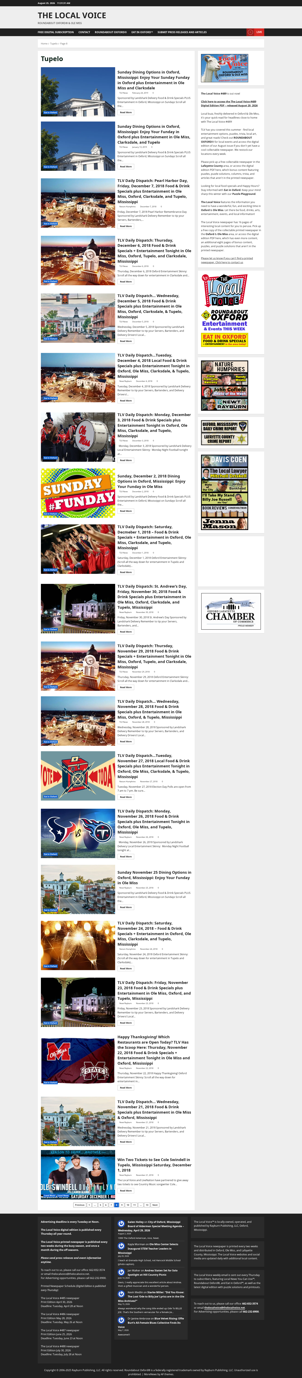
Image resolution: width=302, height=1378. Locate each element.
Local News (63, 1195)
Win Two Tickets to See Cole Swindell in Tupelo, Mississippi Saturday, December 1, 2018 (78, 1174)
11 (134, 1204)
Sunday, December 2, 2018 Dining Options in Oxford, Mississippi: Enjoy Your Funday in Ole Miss (78, 493)
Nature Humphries (127, 206)
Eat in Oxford (50, 112)
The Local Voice (72, 15)
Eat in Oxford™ (142, 32)
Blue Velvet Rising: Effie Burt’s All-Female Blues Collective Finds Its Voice (151, 1323)
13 (147, 1204)
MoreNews (150, 1374)
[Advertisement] (231, 561)
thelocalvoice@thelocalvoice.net (224, 1307)
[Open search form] (243, 32)
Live (259, 32)
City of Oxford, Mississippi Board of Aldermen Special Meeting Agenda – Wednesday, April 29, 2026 (151, 1226)
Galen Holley (136, 1222)
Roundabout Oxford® (111, 32)
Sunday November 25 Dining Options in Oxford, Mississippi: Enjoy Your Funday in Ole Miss (78, 889)
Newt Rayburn (125, 381)
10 (128, 1204)
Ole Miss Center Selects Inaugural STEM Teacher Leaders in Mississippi (148, 1248)
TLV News (123, 93)
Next (155, 1204)
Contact (84, 32)
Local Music (49, 1195)
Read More (127, 112)
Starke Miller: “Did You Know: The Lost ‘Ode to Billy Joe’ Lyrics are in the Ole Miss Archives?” (151, 1296)
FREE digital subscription (56, 32)
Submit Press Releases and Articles (182, 32)
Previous (79, 1204)
